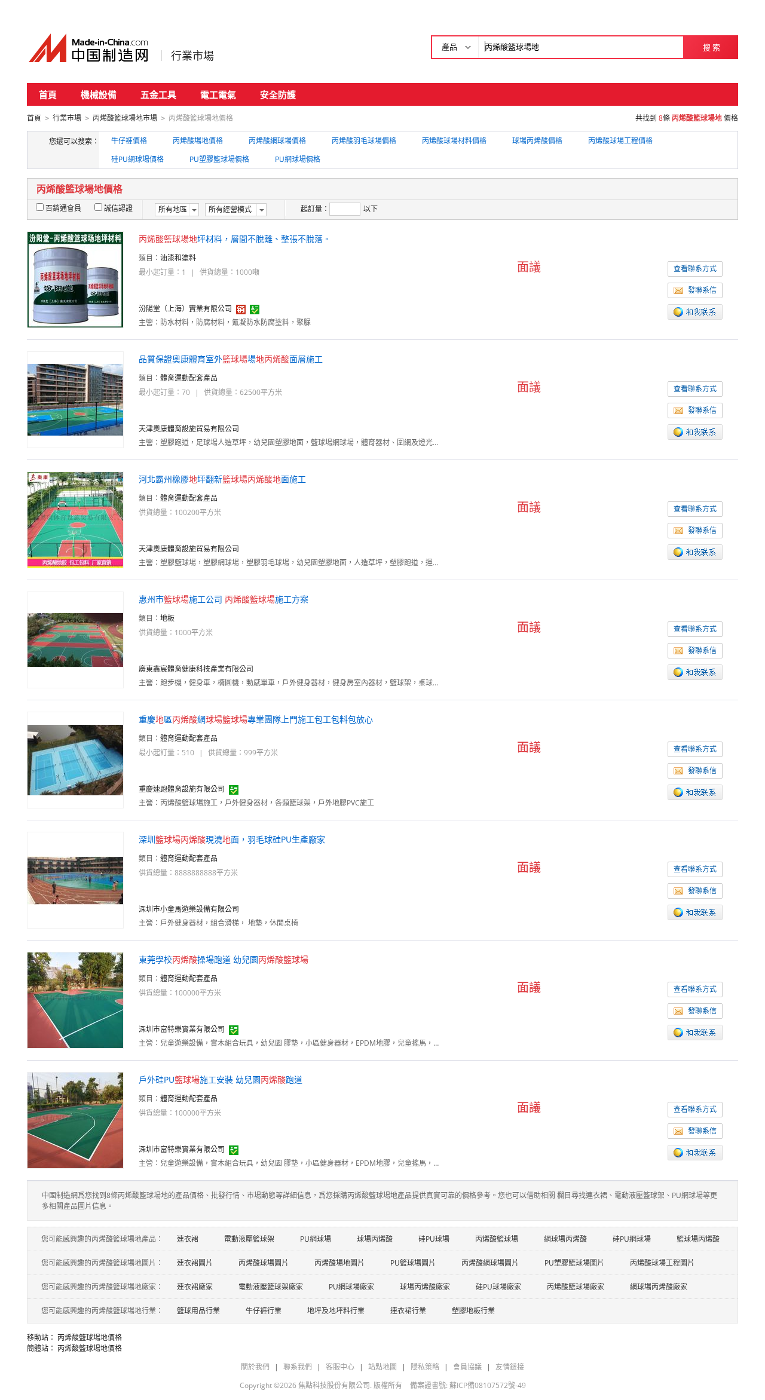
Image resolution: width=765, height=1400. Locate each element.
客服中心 (340, 1367)
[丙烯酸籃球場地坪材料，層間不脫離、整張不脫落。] (75, 279)
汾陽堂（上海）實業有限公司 (185, 309)
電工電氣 (218, 94)
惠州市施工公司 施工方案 (223, 599)
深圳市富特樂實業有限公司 (182, 1029)
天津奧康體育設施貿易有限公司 (189, 429)
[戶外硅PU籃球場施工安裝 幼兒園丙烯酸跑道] (75, 1119)
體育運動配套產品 (189, 378)
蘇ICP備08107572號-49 (487, 1385)
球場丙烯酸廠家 (425, 1287)
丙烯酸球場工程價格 (620, 141)
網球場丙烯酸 (565, 1239)
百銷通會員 (63, 208)
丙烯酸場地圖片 (339, 1263)
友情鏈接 (509, 1367)
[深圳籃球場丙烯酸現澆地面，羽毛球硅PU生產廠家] (75, 879)
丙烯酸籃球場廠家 (575, 1287)
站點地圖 (382, 1367)
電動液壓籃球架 (249, 1239)
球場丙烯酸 (375, 1239)
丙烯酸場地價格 (198, 141)
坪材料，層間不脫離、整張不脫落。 (235, 238)
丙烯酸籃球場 (496, 1239)
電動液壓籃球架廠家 (270, 1287)
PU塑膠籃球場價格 (219, 159)
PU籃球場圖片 (413, 1263)
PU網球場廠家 (351, 1287)
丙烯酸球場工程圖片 (662, 1263)
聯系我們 (297, 1367)
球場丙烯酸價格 (537, 141)
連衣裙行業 (408, 1311)
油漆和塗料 (178, 258)
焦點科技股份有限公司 (334, 1385)
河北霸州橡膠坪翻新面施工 (222, 479)
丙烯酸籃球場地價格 (89, 1337)
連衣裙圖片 (195, 1263)
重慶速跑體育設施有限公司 (182, 789)
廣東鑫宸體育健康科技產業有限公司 (196, 669)
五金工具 (158, 94)
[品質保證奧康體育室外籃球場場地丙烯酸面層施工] (75, 399)
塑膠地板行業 (473, 1311)
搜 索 (711, 47)
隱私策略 (425, 1367)
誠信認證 (118, 208)
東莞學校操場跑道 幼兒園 (223, 959)
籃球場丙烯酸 (698, 1239)
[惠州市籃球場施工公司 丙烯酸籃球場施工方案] (75, 639)
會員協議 (467, 1367)
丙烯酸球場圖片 (263, 1263)
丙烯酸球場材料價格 (454, 141)
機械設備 (99, 94)
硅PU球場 (433, 1239)
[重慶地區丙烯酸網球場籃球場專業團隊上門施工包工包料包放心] (75, 759)
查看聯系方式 (695, 269)
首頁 (48, 94)
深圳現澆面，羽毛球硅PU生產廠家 (232, 839)
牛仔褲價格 (129, 141)
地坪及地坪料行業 (336, 1311)
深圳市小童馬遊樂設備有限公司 (189, 909)
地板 (167, 618)
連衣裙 (187, 1239)
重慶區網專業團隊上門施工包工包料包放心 (256, 719)
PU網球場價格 (297, 159)
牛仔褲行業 (263, 1311)
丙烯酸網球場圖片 (490, 1263)
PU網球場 (315, 1239)
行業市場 (192, 55)
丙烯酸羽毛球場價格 (364, 141)
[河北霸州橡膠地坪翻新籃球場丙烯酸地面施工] (75, 519)
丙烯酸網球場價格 (277, 141)
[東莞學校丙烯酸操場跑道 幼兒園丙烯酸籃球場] (75, 999)
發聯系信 (702, 290)
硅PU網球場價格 (137, 159)
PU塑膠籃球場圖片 (574, 1263)
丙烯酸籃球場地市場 (125, 118)
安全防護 (278, 94)
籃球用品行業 (198, 1311)
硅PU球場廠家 (498, 1287)
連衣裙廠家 (195, 1287)
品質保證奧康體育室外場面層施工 (231, 358)
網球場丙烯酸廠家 (658, 1287)
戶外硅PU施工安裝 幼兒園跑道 (220, 1079)
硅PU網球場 (632, 1239)
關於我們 (255, 1367)
